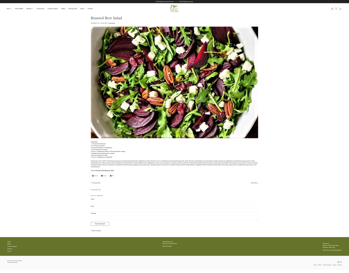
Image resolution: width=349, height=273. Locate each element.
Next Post (254, 183)
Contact (90, 8)
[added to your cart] (340, 8)
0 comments (111, 23)
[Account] (332, 8)
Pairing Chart (73, 8)
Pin (113, 175)
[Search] (336, 8)
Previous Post (96, 183)
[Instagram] (338, 262)
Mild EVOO (109, 157)
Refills (63, 8)
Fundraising (40, 8)
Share (105, 175)
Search (9, 251)
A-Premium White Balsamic (102, 170)
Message (93, 213)
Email (92, 206)
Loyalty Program (52, 8)
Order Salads (19, 8)
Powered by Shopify (12, 262)
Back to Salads (96, 230)
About (82, 8)
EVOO (112, 170)
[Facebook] (341, 262)
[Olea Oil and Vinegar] (174, 8)
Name (92, 199)
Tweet (96, 175)
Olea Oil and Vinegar (17, 260)
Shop (8, 8)
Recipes (28, 8)
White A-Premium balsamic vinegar (115, 151)
